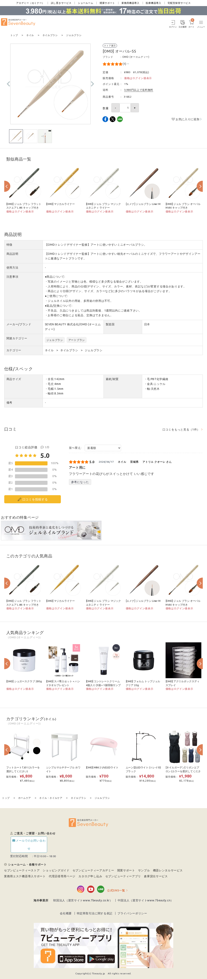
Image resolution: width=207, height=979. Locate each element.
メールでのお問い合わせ (30, 844)
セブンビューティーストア (22, 870)
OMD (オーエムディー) (135, 57)
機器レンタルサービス (168, 870)
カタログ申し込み (90, 876)
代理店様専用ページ (62, 876)
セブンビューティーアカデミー (93, 870)
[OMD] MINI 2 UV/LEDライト (102, 767)
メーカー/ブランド (18, 324)
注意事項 (12, 276)
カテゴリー (13, 350)
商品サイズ (13, 379)
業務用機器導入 (130, 3)
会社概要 (66, 913)
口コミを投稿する (35, 499)
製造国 (110, 324)
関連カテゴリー (16, 338)
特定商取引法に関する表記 (94, 913)
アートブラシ (76, 339)
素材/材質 (112, 379)
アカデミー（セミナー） (30, 3)
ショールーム (85, 3)
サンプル (144, 870)
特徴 (9, 244)
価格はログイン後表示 (138, 78)
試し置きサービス (61, 3)
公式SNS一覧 (116, 890)
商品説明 (12, 253)
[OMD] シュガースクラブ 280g (24, 681)
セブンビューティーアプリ (123, 876)
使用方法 (12, 267)
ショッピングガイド (56, 870)
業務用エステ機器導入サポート (25, 876)
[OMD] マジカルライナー (60, 204)
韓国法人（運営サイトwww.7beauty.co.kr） (83, 900)
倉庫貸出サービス (156, 876)
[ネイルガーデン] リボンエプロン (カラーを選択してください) (183, 771)
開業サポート (107, 3)
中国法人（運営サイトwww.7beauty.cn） (146, 900)
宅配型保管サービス (179, 3)
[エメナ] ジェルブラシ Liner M (143, 204)
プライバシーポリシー (132, 913)
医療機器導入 (153, 3)
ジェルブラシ (54, 339)
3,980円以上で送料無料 (138, 89)
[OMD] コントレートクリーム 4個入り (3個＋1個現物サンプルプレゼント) (103, 685)
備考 (9, 402)
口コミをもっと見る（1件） (181, 429)
